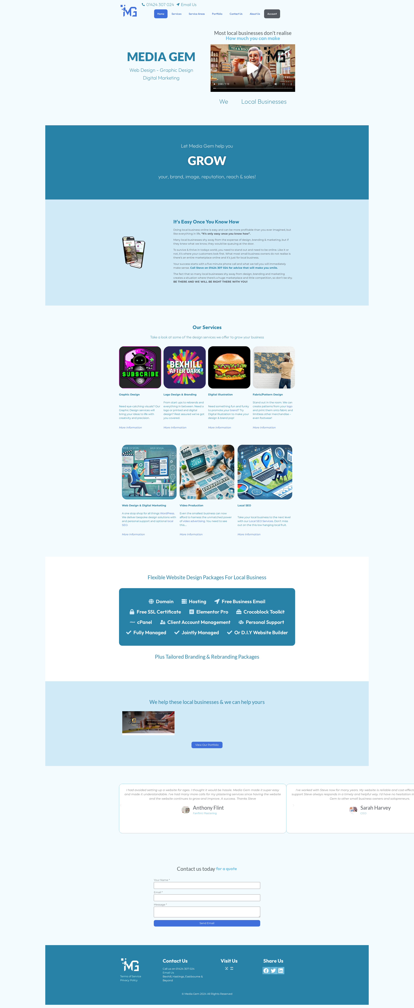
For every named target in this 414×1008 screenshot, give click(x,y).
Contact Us (236, 13)
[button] (252, 68)
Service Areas (197, 13)
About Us (255, 13)
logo (289, 406)
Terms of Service (130, 976)
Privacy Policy (129, 980)
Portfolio (217, 13)
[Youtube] (231, 968)
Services (176, 13)
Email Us (168, 972)
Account (272, 13)
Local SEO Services (261, 521)
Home (160, 13)
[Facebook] (226, 968)
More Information (130, 427)
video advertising (194, 521)
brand (234, 410)
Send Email (207, 923)
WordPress (167, 513)
